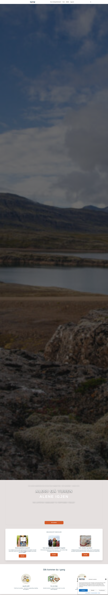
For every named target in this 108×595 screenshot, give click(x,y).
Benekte (92, 590)
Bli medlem (54, 522)
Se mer (22, 555)
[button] (105, 579)
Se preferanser (102, 590)
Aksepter (83, 590)
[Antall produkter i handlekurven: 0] (90, 2)
